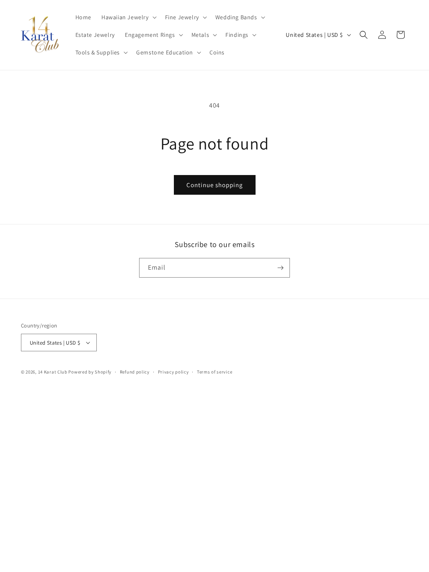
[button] (128, 17)
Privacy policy (173, 372)
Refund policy (135, 372)
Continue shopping (214, 185)
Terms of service (214, 372)
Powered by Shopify (89, 372)
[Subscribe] (280, 268)
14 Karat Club (52, 372)
